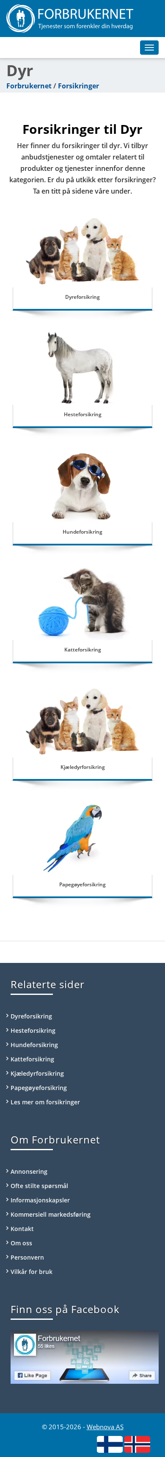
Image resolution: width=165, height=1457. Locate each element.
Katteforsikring (82, 649)
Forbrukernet (29, 85)
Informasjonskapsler (40, 1200)
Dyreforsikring (82, 296)
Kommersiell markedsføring (51, 1214)
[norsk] (137, 1444)
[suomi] (110, 1444)
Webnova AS (105, 1426)
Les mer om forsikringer (45, 1102)
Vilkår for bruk (31, 1272)
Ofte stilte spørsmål (39, 1186)
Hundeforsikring (82, 531)
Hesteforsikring (83, 414)
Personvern (27, 1257)
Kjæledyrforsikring (82, 767)
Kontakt (22, 1229)
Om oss (21, 1243)
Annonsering (29, 1171)
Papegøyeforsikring (82, 884)
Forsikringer (78, 85)
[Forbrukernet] (82, 18)
